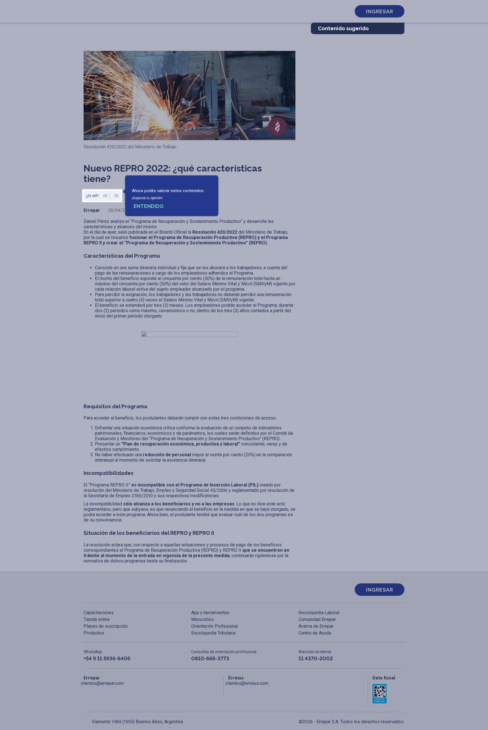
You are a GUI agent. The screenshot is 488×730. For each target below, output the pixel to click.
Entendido (149, 206)
